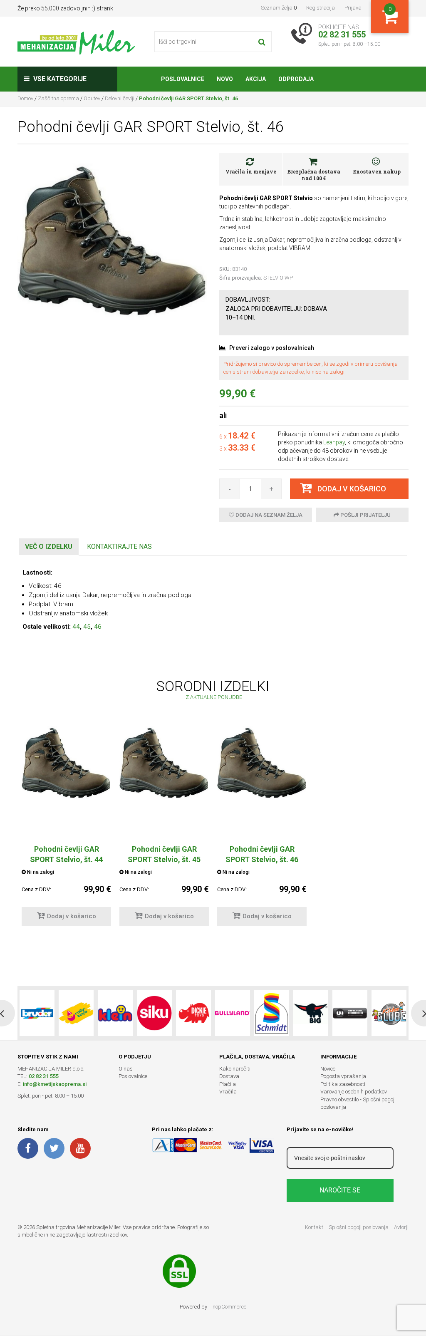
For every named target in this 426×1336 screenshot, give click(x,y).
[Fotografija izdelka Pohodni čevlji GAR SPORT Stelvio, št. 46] (112, 241)
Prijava (353, 8)
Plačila (227, 1084)
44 (76, 626)
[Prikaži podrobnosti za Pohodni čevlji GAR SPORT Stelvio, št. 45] (164, 763)
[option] (66, 829)
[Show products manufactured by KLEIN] (115, 1013)
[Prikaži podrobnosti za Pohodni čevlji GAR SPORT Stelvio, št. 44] (66, 763)
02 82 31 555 (44, 1076)
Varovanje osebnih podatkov (353, 1091)
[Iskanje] (262, 42)
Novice (327, 1069)
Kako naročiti (234, 1069)
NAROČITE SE (340, 1190)
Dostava (229, 1076)
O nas (126, 1069)
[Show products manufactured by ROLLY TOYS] (76, 1013)
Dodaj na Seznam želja (268, 515)
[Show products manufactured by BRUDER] (37, 1013)
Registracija (320, 8)
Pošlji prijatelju (365, 515)
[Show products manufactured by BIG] (310, 1013)
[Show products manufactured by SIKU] (154, 1013)
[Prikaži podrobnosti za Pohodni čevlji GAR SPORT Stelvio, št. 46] (262, 763)
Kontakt (314, 1227)
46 (98, 626)
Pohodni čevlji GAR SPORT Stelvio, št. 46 (261, 854)
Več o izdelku (48, 546)
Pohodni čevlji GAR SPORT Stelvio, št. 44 (66, 854)
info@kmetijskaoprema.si (55, 1084)
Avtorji (401, 1227)
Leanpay (334, 442)
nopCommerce (229, 1307)
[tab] (49, 546)
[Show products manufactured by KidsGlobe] (389, 1013)
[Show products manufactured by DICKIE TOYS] (193, 1013)
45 (87, 626)
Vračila (228, 1091)
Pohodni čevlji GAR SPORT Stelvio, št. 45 (164, 854)
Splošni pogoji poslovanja (359, 1227)
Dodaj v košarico (71, 916)
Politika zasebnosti (342, 1084)
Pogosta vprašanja (343, 1076)
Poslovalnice (133, 1076)
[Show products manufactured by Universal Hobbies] (349, 1013)
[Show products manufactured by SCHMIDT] (271, 1013)
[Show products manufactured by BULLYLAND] (232, 1013)
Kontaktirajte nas (119, 546)
